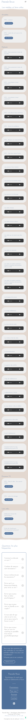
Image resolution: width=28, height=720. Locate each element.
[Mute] (16, 58)
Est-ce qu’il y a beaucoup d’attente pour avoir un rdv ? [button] (10, 585)
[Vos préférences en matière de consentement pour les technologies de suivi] (25, 717)
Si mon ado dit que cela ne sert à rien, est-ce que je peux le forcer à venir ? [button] (11, 618)
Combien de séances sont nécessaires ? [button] (11, 568)
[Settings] (22, 58)
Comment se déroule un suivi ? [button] (11, 559)
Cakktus (22, 719)
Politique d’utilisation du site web (14, 715)
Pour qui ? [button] (14, 691)
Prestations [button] (14, 687)
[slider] (10, 57)
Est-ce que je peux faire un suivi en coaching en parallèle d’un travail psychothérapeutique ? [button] (11, 633)
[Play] (6, 58)
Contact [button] (14, 698)
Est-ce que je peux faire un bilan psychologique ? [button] (10, 596)
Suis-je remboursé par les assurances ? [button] (11, 576)
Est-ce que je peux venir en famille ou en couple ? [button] (11, 606)
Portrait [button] (14, 695)
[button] (25, 1)
